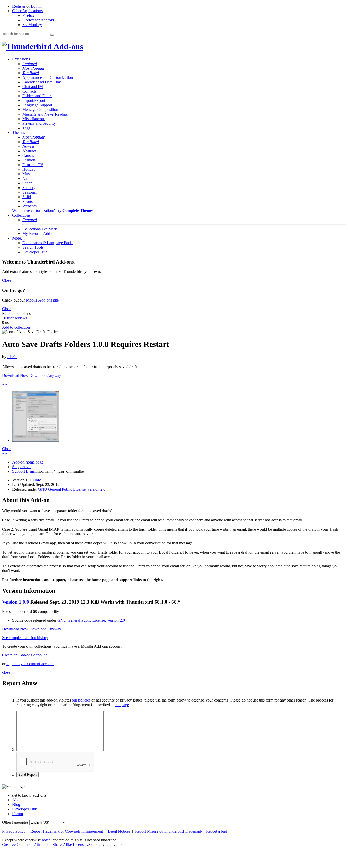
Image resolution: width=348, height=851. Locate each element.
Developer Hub (34, 252)
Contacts (29, 91)
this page (122, 705)
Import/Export (33, 100)
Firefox (28, 15)
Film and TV (32, 164)
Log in (36, 6)
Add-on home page (27, 462)
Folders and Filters (37, 96)
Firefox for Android (38, 20)
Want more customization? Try (52, 210)
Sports (27, 201)
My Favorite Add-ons (39, 233)
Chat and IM (32, 86)
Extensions (21, 59)
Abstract (29, 151)
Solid (26, 197)
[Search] (52, 35)
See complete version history (25, 637)
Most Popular (33, 68)
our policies (81, 700)
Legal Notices (119, 831)
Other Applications (27, 11)
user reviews (14, 318)
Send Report (27, 775)
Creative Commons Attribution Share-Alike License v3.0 (48, 844)
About (17, 800)
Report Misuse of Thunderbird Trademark (169, 831)
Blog (16, 804)
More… (18, 238)
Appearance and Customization (47, 77)
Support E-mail (24, 471)
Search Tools (32, 247)
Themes (18, 132)
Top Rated (30, 73)
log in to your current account (30, 663)
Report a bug (216, 831)
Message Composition (40, 109)
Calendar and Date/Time (42, 82)
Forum (17, 813)
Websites (29, 206)
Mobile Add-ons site (42, 300)
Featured (29, 63)
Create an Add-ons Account (24, 655)
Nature (27, 178)
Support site (21, 467)
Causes (28, 155)
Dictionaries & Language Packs (47, 243)
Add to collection (16, 327)
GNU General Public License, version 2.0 (71, 489)
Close (6, 280)
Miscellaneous (33, 119)
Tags (26, 128)
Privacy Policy (14, 831)
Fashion (28, 160)
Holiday (28, 169)
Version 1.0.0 (15, 602)
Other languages (15, 822)
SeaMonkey (32, 24)
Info (38, 480)
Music (27, 174)
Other (27, 183)
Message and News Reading (45, 114)
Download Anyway (45, 375)
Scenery (28, 187)
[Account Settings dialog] (35, 440)
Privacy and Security (39, 123)
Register (18, 6)
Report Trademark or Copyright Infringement (67, 831)
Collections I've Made (40, 229)
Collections (21, 215)
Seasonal (29, 192)
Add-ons (67, 46)
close (6, 672)
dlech (12, 357)
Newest (28, 146)
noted (46, 840)
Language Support (37, 105)
